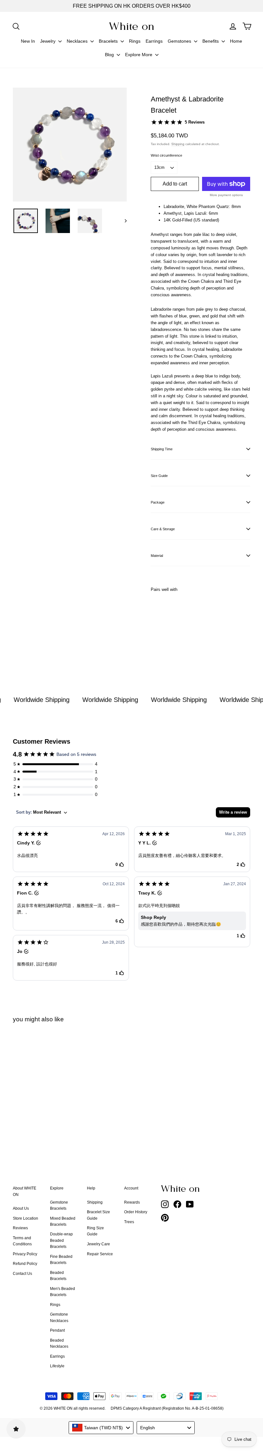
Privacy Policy (25, 1254)
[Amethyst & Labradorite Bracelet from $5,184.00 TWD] (159, 626)
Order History (135, 1212)
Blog (110, 54)
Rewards (132, 1202)
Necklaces (78, 41)
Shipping (177, 144)
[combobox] (101, 1427)
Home (236, 41)
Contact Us (22, 1273)
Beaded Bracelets (58, 1275)
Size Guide (159, 476)
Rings (134, 41)
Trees (129, 1222)
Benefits (211, 41)
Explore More (139, 54)
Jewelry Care (98, 1244)
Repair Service (100, 1254)
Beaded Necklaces (59, 1343)
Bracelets (109, 41)
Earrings (154, 41)
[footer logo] (181, 1188)
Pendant (57, 1330)
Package (158, 502)
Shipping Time (162, 449)
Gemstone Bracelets (59, 1205)
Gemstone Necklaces (59, 1317)
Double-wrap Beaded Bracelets (61, 1240)
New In (28, 41)
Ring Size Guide (95, 1231)
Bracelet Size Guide (98, 1215)
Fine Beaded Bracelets (61, 1259)
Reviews (20, 1228)
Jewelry (48, 41)
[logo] (131, 26)
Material (157, 556)
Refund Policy (25, 1263)
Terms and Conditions (22, 1241)
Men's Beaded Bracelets (62, 1291)
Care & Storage (163, 529)
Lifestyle (57, 1366)
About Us (21, 1208)
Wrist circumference (166, 155)
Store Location (25, 1218)
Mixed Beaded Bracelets (62, 1221)
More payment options (226, 195)
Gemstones (180, 41)
